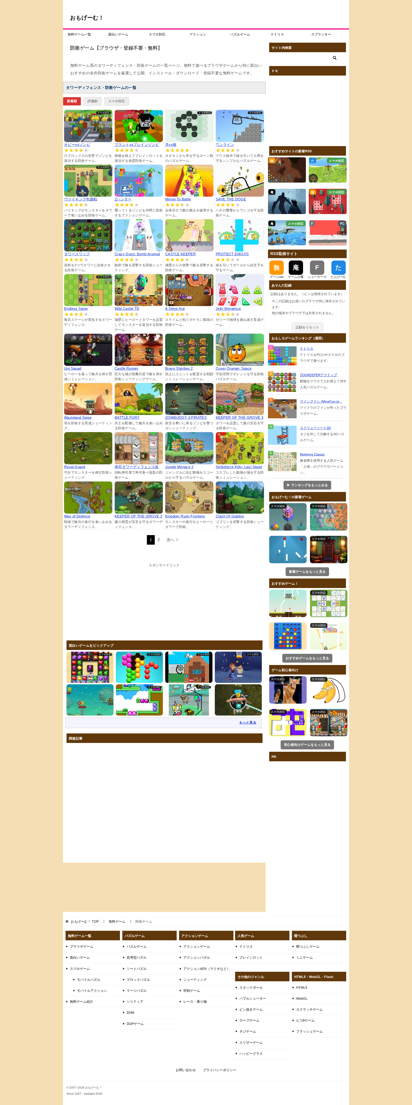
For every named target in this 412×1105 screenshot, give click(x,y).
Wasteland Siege (78, 417)
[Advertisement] (164, 601)
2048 (130, 1012)
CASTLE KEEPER (180, 254)
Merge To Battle (178, 199)
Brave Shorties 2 (179, 368)
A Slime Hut (175, 309)
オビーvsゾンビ (77, 145)
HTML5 (301, 987)
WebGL (302, 998)
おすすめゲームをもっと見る (307, 658)
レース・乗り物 (195, 1001)
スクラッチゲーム (309, 1009)
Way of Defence (77, 516)
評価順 (93, 101)
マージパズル (137, 990)
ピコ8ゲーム (305, 1020)
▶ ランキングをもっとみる (307, 485)
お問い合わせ (186, 1070)
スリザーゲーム (251, 1042)
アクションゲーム (196, 946)
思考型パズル (137, 957)
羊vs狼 (171, 145)
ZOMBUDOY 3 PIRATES (186, 417)
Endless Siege (76, 309)
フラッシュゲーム (309, 1031)
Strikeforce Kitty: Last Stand (239, 467)
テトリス (277, 34)
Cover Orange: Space (234, 368)
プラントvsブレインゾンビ (137, 145)
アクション (198, 34)
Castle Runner (126, 368)
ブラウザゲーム (81, 946)
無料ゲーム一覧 (79, 34)
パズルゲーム (240, 34)
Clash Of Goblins (230, 516)
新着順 (72, 101)
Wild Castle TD (127, 309)
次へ (170, 540)
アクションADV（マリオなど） (206, 969)
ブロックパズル (138, 980)
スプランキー (321, 34)
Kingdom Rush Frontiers (185, 516)
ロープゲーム (249, 1020)
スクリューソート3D (315, 428)
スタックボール (251, 987)
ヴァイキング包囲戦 (80, 199)
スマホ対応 (157, 34)
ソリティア (135, 1001)
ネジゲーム (247, 1031)
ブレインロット (251, 957)
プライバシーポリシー (219, 1070)
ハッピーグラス (251, 1053)
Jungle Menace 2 (179, 467)
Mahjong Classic (312, 454)
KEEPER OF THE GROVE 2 (138, 516)
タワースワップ (77, 254)
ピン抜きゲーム (251, 1009)
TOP (85, 921)
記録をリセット (307, 327)
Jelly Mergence (228, 309)
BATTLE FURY (127, 417)
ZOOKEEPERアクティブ (318, 375)
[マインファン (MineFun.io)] (283, 408)
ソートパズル (137, 969)
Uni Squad (72, 368)
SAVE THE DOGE (231, 199)
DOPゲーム (135, 1024)
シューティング (195, 980)
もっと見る (247, 722)
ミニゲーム (304, 957)
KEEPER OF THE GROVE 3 (239, 417)
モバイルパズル (88, 980)
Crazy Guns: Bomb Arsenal (137, 254)
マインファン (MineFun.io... (321, 401)
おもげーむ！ (87, 18)
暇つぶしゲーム (307, 946)
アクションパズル (196, 957)
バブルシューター (252, 998)
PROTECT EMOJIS (232, 254)
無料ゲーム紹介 (81, 1001)
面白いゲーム (118, 34)
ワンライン (225, 145)
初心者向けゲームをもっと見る (307, 745)
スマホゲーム (80, 969)
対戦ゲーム (191, 990)
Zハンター (123, 199)
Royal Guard (74, 467)
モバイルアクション (92, 990)
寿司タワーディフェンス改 (137, 467)
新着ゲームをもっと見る (307, 571)
